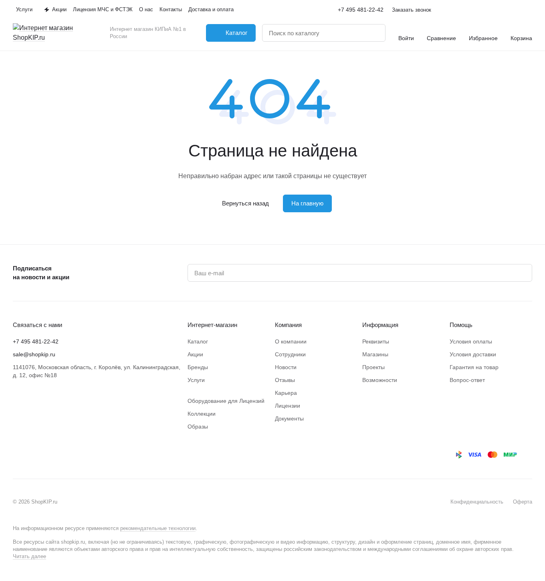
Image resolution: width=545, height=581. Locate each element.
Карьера (286, 393)
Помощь (461, 324)
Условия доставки (473, 354)
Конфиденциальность (476, 502)
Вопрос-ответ (467, 380)
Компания (288, 324)
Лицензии (287, 405)
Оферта (522, 502)
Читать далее (29, 556)
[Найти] (375, 32)
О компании (291, 341)
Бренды (198, 367)
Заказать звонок (411, 10)
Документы (289, 418)
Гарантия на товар (474, 367)
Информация (380, 324)
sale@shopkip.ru (34, 354)
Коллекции (202, 413)
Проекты (373, 367)
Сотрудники (290, 354)
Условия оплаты (471, 341)
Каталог (198, 341)
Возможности (379, 380)
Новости (286, 367)
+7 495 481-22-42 (361, 9)
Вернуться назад (245, 203)
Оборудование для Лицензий (226, 401)
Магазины (375, 354)
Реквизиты (375, 341)
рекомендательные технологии (158, 528)
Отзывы (285, 380)
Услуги (196, 380)
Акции (195, 354)
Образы (198, 426)
